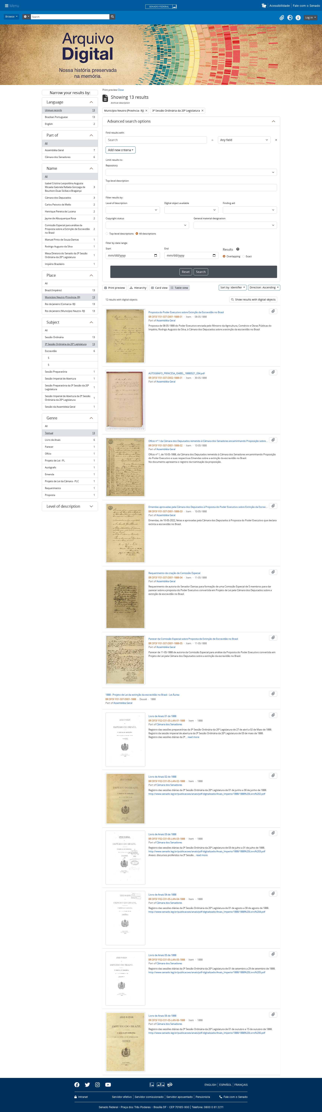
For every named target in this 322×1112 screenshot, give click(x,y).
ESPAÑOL (225, 1084)
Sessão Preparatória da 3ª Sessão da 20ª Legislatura (70, 387)
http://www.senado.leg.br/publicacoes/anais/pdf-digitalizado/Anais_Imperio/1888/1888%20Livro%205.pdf (207, 972)
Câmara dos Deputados (70, 198)
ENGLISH (210, 1084)
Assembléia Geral (70, 151)
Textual (70, 433)
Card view (161, 288)
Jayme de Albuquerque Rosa (70, 219)
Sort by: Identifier (231, 287)
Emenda (70, 475)
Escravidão (70, 352)
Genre (52, 417)
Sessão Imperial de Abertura (70, 379)
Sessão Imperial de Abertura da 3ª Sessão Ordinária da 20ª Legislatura (70, 397)
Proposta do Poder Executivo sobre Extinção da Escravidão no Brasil (186, 312)
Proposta (70, 495)
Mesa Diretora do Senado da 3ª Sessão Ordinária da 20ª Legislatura (70, 255)
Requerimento (70, 489)
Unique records (70, 111)
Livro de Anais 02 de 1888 (162, 776)
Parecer (70, 447)
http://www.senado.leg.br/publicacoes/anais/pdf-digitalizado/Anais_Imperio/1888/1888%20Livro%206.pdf (207, 1033)
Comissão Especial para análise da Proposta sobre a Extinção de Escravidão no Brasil (70, 229)
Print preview (116, 288)
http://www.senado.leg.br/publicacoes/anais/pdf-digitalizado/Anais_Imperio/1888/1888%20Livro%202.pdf (207, 793)
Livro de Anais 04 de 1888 (162, 894)
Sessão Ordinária (70, 338)
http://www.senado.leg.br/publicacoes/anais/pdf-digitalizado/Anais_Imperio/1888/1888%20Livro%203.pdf (207, 851)
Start (108, 248)
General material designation (209, 218)
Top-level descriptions (121, 233)
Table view (181, 288)
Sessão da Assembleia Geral (70, 407)
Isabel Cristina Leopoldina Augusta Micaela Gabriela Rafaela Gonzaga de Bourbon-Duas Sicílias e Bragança (70, 187)
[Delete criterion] (276, 140)
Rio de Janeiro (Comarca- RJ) (70, 305)
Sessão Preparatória (70, 372)
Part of (52, 135)
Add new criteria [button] (119, 150)
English (70, 124)
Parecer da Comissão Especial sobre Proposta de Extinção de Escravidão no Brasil (193, 638)
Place (51, 275)
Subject (53, 322)
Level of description (63, 506)
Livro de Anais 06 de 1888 (162, 1015)
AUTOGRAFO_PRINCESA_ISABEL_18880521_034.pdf (177, 373)
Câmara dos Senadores (70, 157)
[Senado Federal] (161, 7)
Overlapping (233, 256)
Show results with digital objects (255, 299)
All (46, 143)
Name (52, 168)
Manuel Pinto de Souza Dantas (70, 240)
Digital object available (176, 203)
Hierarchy (139, 288)
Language (55, 102)
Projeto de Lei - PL (70, 461)
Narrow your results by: (70, 92)
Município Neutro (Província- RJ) (70, 298)
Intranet (83, 1096)
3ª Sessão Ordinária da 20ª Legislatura (70, 345)
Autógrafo (70, 468)
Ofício (70, 454)
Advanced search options (129, 121)
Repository (112, 165)
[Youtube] (106, 1085)
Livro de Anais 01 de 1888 (162, 716)
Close (121, 89)
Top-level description (117, 180)
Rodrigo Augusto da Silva (70, 247)
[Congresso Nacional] (160, 1085)
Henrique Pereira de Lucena (70, 212)
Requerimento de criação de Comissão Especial (174, 573)
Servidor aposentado (179, 1096)
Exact (249, 256)
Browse (10, 16)
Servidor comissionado (149, 1096)
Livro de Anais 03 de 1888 (162, 834)
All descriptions (147, 233)
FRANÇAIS (241, 1084)
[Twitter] (87, 1085)
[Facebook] (78, 1085)
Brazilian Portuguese (70, 118)
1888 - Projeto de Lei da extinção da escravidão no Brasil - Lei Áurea (142, 694)
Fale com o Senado (306, 5)
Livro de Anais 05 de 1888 (162, 955)
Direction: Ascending (263, 287)
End (166, 248)
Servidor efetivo (122, 1096)
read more (193, 737)
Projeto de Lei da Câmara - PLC (70, 482)
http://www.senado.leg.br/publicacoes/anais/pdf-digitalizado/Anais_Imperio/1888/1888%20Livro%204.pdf (207, 911)
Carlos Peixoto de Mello (70, 205)
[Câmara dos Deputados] (152, 1085)
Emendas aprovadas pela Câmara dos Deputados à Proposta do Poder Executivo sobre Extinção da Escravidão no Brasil (208, 507)
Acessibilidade (279, 5)
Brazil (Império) (70, 291)
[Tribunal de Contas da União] (169, 1085)
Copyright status (115, 218)
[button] (265, 5)
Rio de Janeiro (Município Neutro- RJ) (70, 311)
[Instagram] (97, 1085)
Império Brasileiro (70, 264)
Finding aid (229, 203)
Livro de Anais (70, 440)
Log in (309, 17)
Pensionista (203, 1096)
